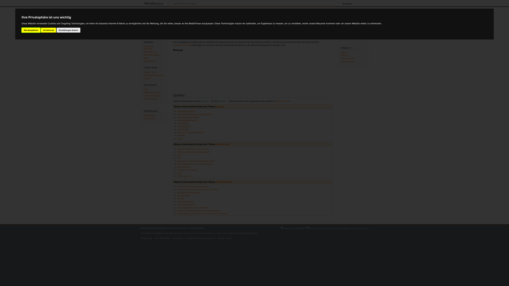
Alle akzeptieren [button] (31, 30)
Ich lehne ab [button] (48, 30)
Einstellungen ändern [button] (68, 30)
